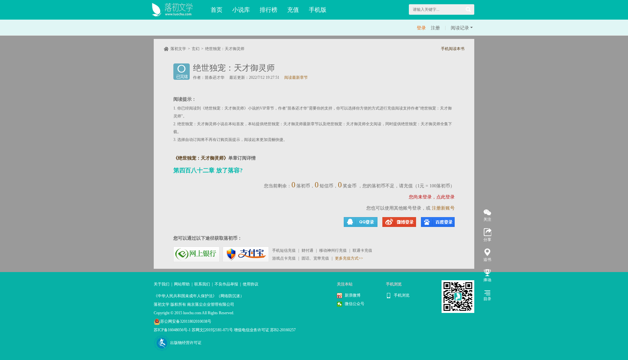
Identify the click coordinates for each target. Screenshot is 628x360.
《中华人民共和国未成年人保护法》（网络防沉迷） (199, 296)
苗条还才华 (214, 77)
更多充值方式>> (349, 258)
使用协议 (250, 284)
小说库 (241, 10)
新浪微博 (352, 295)
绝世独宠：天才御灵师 (224, 48)
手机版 (317, 10)
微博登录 (399, 222)
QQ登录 (360, 222)
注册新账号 (443, 208)
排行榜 (268, 10)
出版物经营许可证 (185, 342)
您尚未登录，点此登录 (432, 197)
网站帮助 (182, 284)
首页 (216, 10)
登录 (421, 28)
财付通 (307, 250)
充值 (293, 10)
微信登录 (438, 222)
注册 (435, 28)
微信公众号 (354, 303)
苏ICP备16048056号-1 (172, 330)
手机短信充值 (284, 250)
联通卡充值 (362, 250)
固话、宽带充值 (315, 258)
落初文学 (178, 48)
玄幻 (196, 48)
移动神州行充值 (333, 250)
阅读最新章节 (296, 77)
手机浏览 (402, 295)
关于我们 (161, 284)
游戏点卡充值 (284, 258)
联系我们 (202, 284)
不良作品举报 (226, 284)
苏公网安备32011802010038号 (185, 321)
